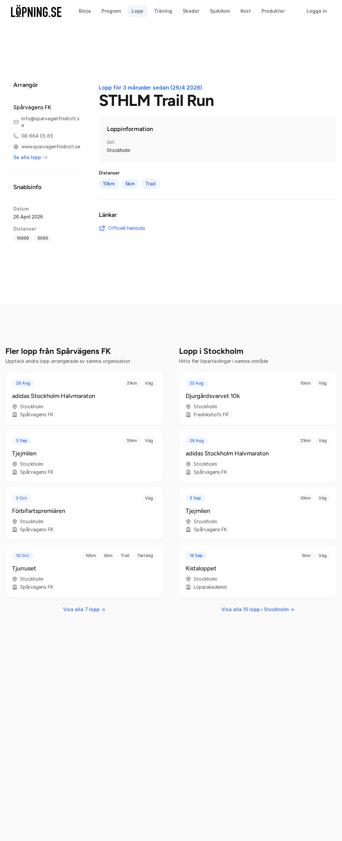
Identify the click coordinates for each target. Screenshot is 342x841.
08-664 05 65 (37, 136)
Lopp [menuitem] (137, 11)
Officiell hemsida (126, 228)
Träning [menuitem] (163, 11)
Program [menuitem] (111, 11)
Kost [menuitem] (245, 11)
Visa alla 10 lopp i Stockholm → (257, 609)
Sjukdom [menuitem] (220, 11)
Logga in (317, 11)
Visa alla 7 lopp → (84, 609)
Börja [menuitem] (85, 11)
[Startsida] (36, 11)
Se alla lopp (27, 157)
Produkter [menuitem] (273, 11)
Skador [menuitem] (191, 11)
